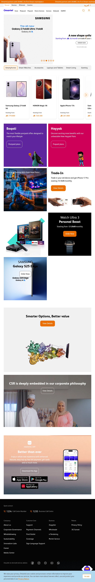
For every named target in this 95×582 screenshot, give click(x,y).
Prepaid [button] (30, 11)
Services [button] (48, 11)
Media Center (9, 553)
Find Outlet (30, 534)
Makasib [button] (56, 11)
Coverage (30, 539)
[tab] (10, 68)
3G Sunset (75, 530)
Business (14, 5)
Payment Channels (33, 530)
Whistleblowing (10, 534)
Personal (7, 5)
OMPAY (63, 11)
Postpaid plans (14, 144)
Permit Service (54, 539)
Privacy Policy (76, 525)
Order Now (69, 234)
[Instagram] (39, 563)
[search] (83, 10)
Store (16, 11)
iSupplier (52, 525)
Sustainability (9, 539)
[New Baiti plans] (25, 189)
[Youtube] (52, 563)
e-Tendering (53, 534)
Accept (86, 576)
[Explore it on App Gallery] (29, 486)
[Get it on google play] (39, 479)
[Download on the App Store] (20, 479)
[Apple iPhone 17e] (71, 97)
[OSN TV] (25, 234)
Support (29, 525)
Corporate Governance (13, 530)
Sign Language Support (35, 543)
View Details (13, 180)
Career (6, 548)
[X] (45, 563)
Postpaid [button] (23, 11)
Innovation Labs (10, 543)
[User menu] (89, 10)
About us (7, 525)
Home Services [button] (39, 11)
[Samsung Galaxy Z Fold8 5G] (16, 97)
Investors (30, 5)
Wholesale (22, 5)
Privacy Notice (23, 579)
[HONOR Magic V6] (44, 97)
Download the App (29, 471)
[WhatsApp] (58, 563)
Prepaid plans (58, 144)
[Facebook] (32, 563)
